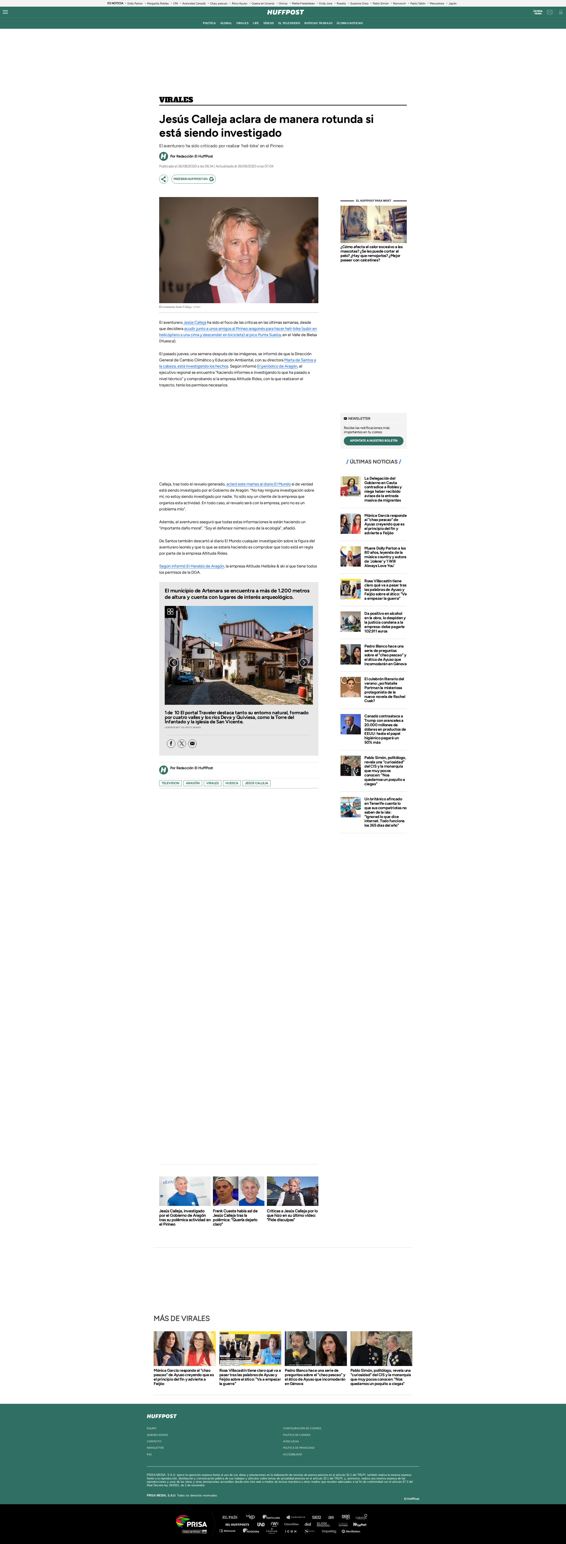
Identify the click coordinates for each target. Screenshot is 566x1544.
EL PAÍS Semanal (325, 1524)
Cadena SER (316, 1517)
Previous (173, 662)
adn (345, 1517)
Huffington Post (238, 1524)
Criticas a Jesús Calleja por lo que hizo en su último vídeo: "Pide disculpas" (292, 1215)
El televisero (289, 23)
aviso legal (291, 1441)
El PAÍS (232, 1517)
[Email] (192, 743)
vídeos (268, 23)
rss (149, 1454)
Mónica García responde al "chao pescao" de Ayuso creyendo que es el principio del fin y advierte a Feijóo (385, 524)
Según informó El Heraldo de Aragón (191, 566)
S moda (310, 1530)
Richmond (230, 1530)
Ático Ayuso (239, 3)
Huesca (232, 783)
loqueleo (330, 1530)
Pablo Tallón (417, 3)
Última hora (538, 12)
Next (304, 662)
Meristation (351, 1530)
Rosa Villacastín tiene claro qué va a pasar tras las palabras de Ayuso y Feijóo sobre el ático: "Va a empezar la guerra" (385, 590)
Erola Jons (325, 3)
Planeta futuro (341, 1524)
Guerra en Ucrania (263, 3)
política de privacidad (298, 1447)
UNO (263, 1524)
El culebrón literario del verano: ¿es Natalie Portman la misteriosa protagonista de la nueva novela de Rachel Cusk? (384, 689)
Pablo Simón (381, 3)
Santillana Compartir (298, 1517)
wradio (275, 1524)
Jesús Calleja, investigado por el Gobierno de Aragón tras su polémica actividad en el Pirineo (185, 1218)
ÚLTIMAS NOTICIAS (350, 23)
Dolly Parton (135, 3)
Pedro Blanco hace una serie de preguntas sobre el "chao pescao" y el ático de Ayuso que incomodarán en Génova (385, 655)
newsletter (155, 1447)
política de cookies (296, 1435)
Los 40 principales (253, 1517)
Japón (453, 3)
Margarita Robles (158, 3)
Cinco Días (292, 1524)
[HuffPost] (162, 1415)
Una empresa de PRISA (193, 1521)
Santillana (274, 1517)
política (209, 23)
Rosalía (341, 3)
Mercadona (437, 3)
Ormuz (283, 3)
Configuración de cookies (302, 1428)
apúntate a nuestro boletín (374, 441)
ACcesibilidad (292, 1454)
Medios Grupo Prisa (193, 1531)
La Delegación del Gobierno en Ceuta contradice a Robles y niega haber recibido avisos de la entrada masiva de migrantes (383, 489)
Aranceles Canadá (194, 3)
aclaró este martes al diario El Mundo (258, 484)
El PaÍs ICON (292, 1530)
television (170, 783)
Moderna (251, 1530)
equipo (151, 1428)
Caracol (361, 1517)
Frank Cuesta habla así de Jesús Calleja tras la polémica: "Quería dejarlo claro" (235, 1218)
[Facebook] (171, 743)
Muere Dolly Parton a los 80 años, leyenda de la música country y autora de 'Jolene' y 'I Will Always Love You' (385, 557)
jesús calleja (256, 783)
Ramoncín (399, 3)
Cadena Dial (309, 1524)
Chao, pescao (218, 3)
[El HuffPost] (285, 12)
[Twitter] (182, 743)
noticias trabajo (318, 23)
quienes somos (157, 1435)
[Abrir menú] (5, 12)
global (226, 23)
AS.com (331, 1517)
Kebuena (358, 1524)
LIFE (256, 23)
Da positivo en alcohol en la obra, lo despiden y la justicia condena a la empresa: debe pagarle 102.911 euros (385, 622)
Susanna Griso (359, 3)
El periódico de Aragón (277, 366)
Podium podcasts (273, 1530)
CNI (175, 3)
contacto (154, 1441)
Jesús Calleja (195, 322)
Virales (176, 100)
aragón (193, 783)
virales (242, 23)
